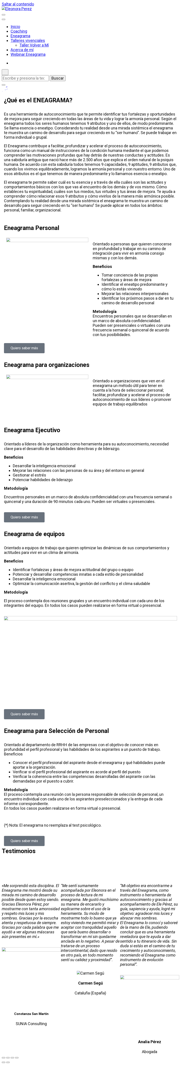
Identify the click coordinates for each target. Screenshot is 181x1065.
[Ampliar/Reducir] (3, 1057)
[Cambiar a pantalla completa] (8, 1057)
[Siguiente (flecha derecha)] (8, 1062)
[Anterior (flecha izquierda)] (3, 1062)
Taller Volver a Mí (34, 45)
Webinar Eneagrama (28, 54)
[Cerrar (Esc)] (17, 1057)
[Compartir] (12, 1057)
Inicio (15, 26)
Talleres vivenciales (28, 40)
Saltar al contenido (18, 4)
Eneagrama (20, 36)
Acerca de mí (22, 49)
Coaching (19, 31)
